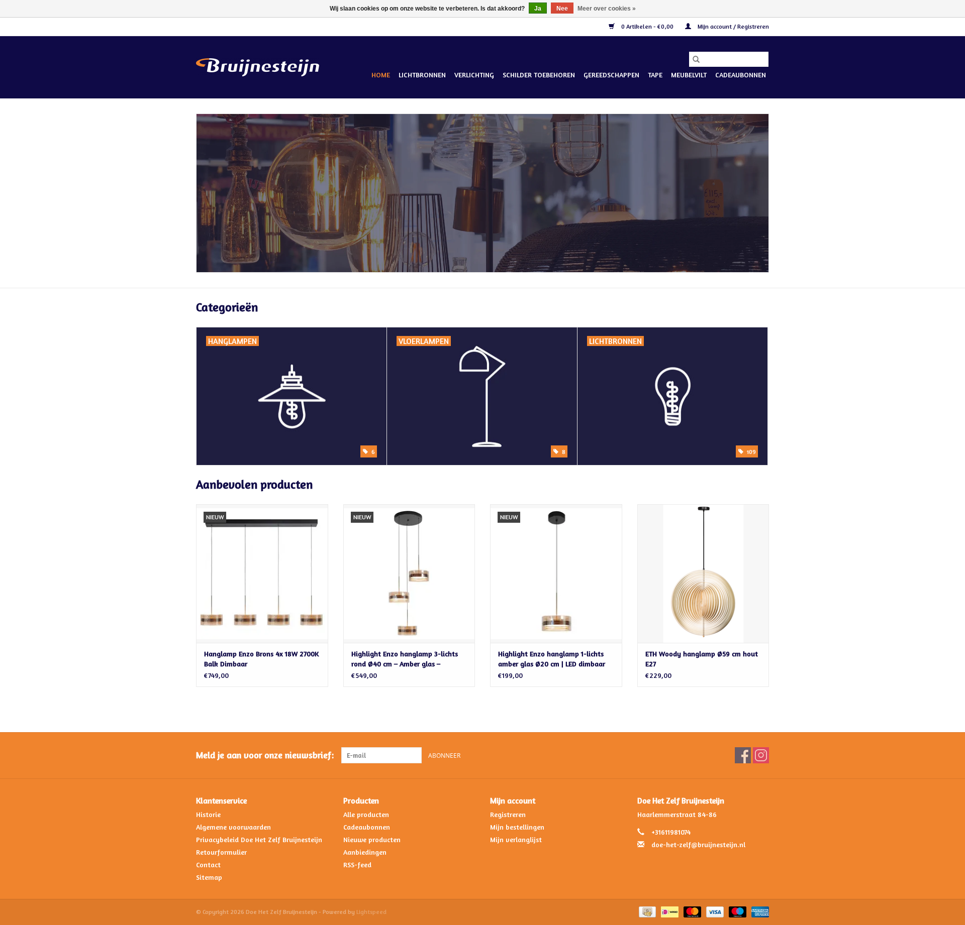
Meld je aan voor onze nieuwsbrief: (265, 755)
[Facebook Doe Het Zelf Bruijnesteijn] (743, 755)
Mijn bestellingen (517, 827)
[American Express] (758, 911)
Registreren (508, 814)
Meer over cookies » (606, 8)
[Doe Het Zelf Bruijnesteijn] (257, 67)
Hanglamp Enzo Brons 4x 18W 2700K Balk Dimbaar (261, 658)
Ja (537, 8)
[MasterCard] (691, 911)
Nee (562, 8)
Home (380, 74)
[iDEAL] (668, 911)
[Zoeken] (696, 59)
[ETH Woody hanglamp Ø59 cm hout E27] (703, 573)
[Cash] (646, 911)
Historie (208, 814)
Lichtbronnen (422, 74)
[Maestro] (736, 911)
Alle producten (366, 814)
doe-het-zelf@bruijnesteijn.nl (698, 844)
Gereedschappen (611, 74)
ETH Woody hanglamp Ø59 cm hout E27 (701, 658)
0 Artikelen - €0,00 (647, 26)
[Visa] (714, 911)
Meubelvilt (689, 74)
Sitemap (209, 877)
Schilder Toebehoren (539, 74)
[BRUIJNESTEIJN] (482, 193)
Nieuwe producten (372, 839)
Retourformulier (221, 852)
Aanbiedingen (365, 852)
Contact (208, 864)
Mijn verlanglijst (516, 839)
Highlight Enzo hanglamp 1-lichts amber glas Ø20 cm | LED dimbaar (551, 658)
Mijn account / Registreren (732, 26)
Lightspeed (371, 911)
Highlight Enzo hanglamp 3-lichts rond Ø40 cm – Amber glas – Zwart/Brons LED (404, 659)
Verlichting (474, 74)
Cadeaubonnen (740, 74)
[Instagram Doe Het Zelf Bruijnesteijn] (761, 755)
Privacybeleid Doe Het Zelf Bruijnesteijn (259, 839)
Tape (655, 74)
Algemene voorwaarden (233, 827)
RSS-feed (357, 864)
